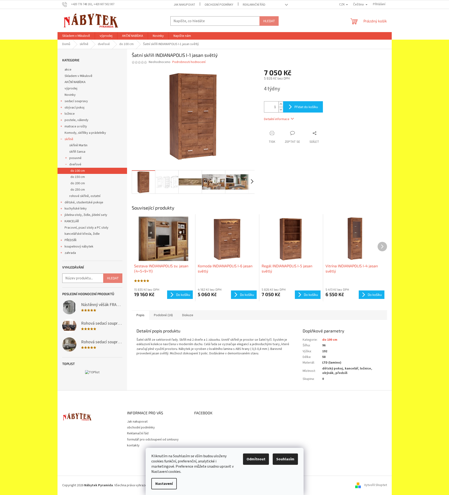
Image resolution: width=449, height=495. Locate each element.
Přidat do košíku (306, 107)
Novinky (70, 94)
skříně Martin (78, 145)
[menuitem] (76, 36)
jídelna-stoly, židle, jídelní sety (86, 215)
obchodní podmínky (219, 5)
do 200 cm (77, 183)
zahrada (70, 253)
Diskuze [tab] (187, 315)
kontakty (133, 445)
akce (68, 69)
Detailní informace (276, 119)
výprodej (71, 88)
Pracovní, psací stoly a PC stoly (86, 227)
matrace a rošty (76, 126)
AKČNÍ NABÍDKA (75, 82)
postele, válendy (76, 120)
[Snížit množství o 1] (280, 109)
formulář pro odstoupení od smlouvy (153, 439)
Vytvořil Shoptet (375, 485)
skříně (69, 139)
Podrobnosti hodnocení (189, 62)
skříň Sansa (77, 151)
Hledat (269, 21)
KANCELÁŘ (72, 221)
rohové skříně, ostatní (84, 196)
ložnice (70, 113)
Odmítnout (256, 459)
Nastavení (164, 483)
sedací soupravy (76, 101)
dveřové (75, 164)
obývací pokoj (74, 107)
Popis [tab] (140, 315)
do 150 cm (77, 177)
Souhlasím (285, 459)
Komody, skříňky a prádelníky (85, 132)
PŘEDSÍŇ (70, 240)
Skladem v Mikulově (78, 76)
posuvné (75, 158)
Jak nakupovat (184, 5)
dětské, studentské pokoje (84, 202)
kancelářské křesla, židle (82, 233)
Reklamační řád (254, 5)
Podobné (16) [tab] (163, 315)
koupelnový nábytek (79, 246)
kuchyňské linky (76, 208)
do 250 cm (77, 189)
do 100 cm (77, 170)
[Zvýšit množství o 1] (280, 104)
